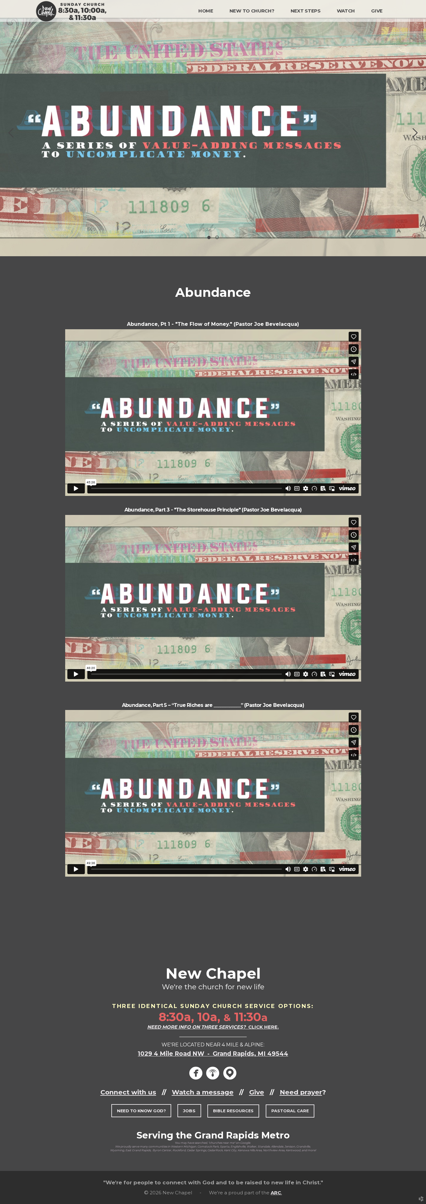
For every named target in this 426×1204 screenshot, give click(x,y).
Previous (10, 133)
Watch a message (203, 1092)
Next (415, 133)
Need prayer (301, 1092)
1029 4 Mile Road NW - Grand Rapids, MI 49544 (213, 1053)
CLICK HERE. (213, 1027)
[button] (141, 1111)
